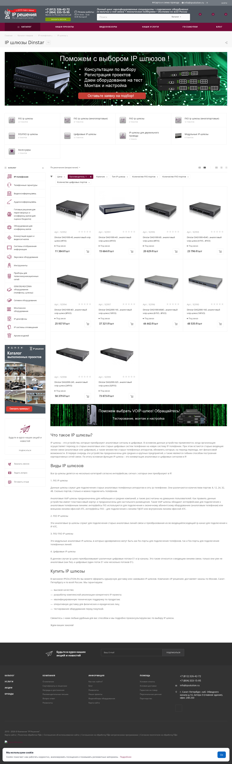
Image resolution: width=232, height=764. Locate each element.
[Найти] (186, 17)
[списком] (221, 167)
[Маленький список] (199, 167)
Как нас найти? (96, 681)
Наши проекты (95, 694)
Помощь (145, 675)
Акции (8, 687)
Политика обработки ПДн (30, 734)
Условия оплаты (147, 681)
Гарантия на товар (148, 690)
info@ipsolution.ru (190, 685)
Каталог (10, 675)
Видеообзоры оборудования (102, 698)
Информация (96, 675)
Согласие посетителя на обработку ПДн (158, 734)
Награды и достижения (53, 690)
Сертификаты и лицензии (55, 685)
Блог (91, 685)
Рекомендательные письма (55, 694)
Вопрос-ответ (49, 698)
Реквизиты (48, 702)
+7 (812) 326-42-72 (57, 9)
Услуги (9, 681)
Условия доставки (148, 685)
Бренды (9, 694)
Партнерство (146, 698)
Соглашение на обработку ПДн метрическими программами (109, 734)
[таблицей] (226, 167)
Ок (221, 754)
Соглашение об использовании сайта (61, 734)
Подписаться (173, 652)
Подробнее (125, 757)
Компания (49, 675)
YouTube (178, 708)
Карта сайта (94, 702)
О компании (48, 681)
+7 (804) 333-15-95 (57, 12)
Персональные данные (151, 694)
